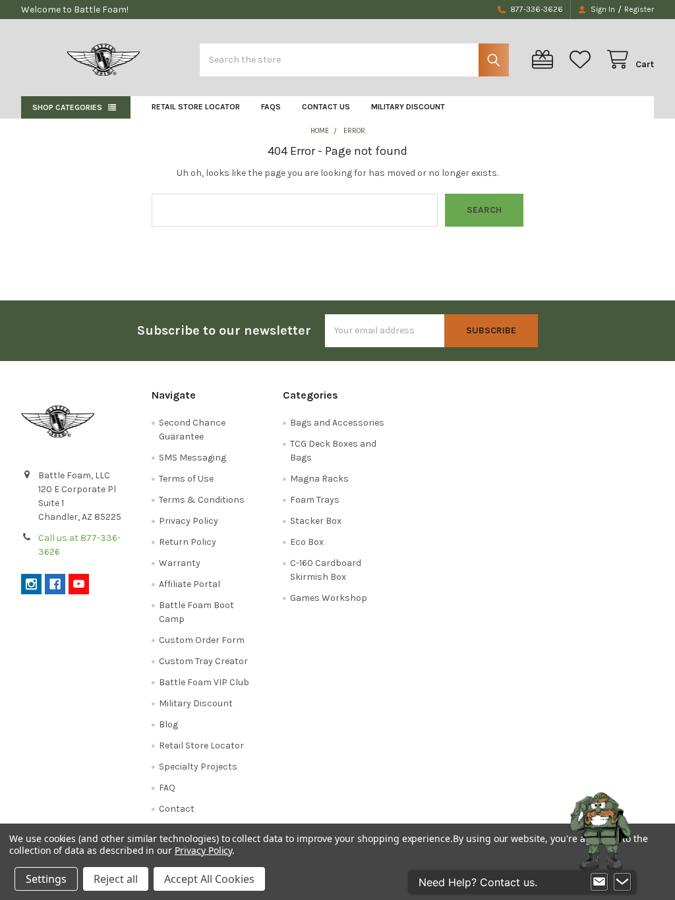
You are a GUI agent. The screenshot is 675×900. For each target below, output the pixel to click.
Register (639, 9)
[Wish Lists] (583, 59)
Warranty (179, 563)
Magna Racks (319, 478)
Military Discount (408, 106)
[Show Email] (599, 882)
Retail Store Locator (196, 106)
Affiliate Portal (189, 584)
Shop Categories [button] (67, 107)
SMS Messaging (192, 457)
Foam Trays (314, 499)
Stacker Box (315, 520)
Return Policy (187, 542)
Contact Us (326, 106)
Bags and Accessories (337, 422)
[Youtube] (79, 584)
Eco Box (307, 542)
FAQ (167, 787)
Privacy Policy (188, 520)
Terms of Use (186, 478)
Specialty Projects (198, 766)
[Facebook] (55, 584)
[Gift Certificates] (545, 59)
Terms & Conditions (202, 499)
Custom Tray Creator (203, 661)
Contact (176, 808)
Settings (46, 879)
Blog (168, 724)
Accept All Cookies (209, 879)
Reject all (116, 879)
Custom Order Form (202, 640)
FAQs (271, 106)
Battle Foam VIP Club (204, 682)
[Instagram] (31, 584)
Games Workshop (328, 598)
